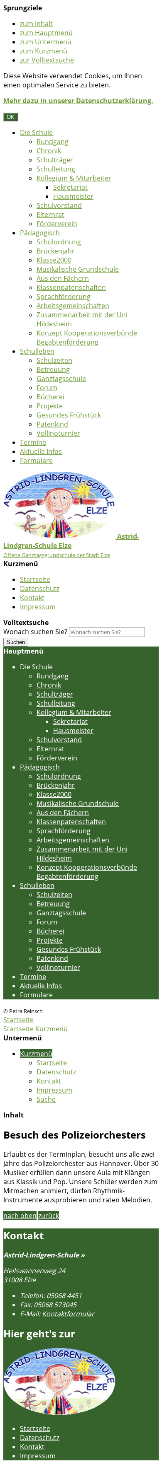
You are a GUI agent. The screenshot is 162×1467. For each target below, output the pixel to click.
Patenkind (52, 424)
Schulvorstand (59, 205)
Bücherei (50, 396)
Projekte (50, 405)
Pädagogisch (40, 232)
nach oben (20, 1215)
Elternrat (50, 214)
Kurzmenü (51, 1028)
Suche (46, 1099)
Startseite (35, 579)
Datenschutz (39, 588)
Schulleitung (56, 169)
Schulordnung (59, 241)
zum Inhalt (36, 23)
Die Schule (36, 132)
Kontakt (32, 597)
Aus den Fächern (63, 278)
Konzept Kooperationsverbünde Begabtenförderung (87, 337)
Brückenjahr (56, 251)
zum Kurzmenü (43, 50)
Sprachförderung (64, 296)
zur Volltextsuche (47, 60)
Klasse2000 (54, 260)
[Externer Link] (59, 1412)
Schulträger (55, 159)
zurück (48, 1215)
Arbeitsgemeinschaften (73, 305)
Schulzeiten (54, 360)
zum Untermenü (45, 41)
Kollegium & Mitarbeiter (74, 178)
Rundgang (53, 141)
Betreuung (53, 369)
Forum (47, 387)
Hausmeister (73, 196)
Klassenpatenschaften (71, 287)
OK (11, 117)
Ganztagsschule (61, 378)
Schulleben (37, 351)
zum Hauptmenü (46, 32)
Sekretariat (70, 187)
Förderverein (57, 223)
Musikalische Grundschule (78, 269)
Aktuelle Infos (41, 451)
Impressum (38, 606)
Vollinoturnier (58, 433)
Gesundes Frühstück (69, 415)
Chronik (49, 150)
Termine (33, 442)
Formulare (36, 460)
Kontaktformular (68, 1313)
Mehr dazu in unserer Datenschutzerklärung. (78, 100)
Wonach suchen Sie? (35, 631)
